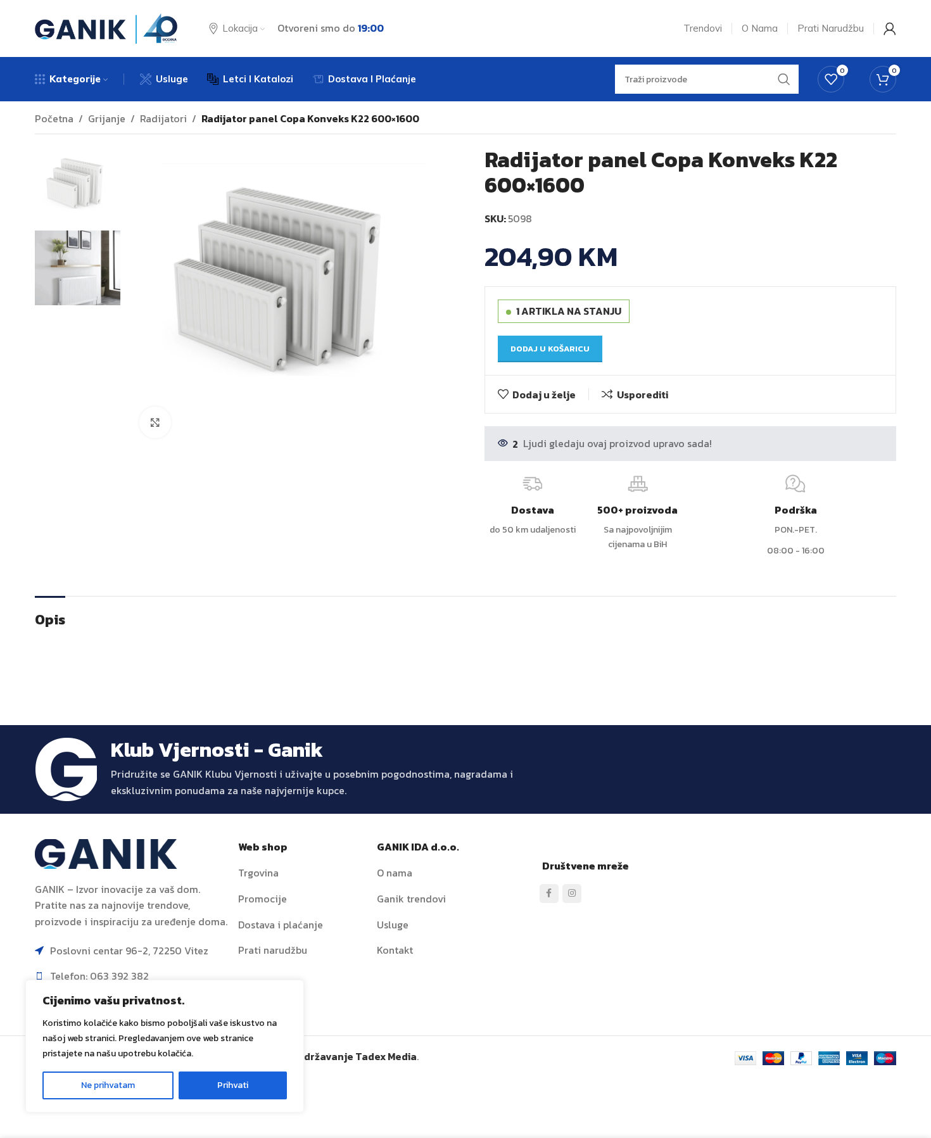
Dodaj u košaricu (550, 349)
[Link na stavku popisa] (302, 873)
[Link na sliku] (106, 852)
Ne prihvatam (108, 1085)
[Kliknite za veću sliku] (155, 422)
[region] (164, 1046)
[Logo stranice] (106, 27)
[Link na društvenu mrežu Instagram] (571, 893)
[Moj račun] (889, 28)
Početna (54, 118)
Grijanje (106, 118)
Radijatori (163, 118)
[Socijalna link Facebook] (549, 893)
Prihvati (232, 1085)
